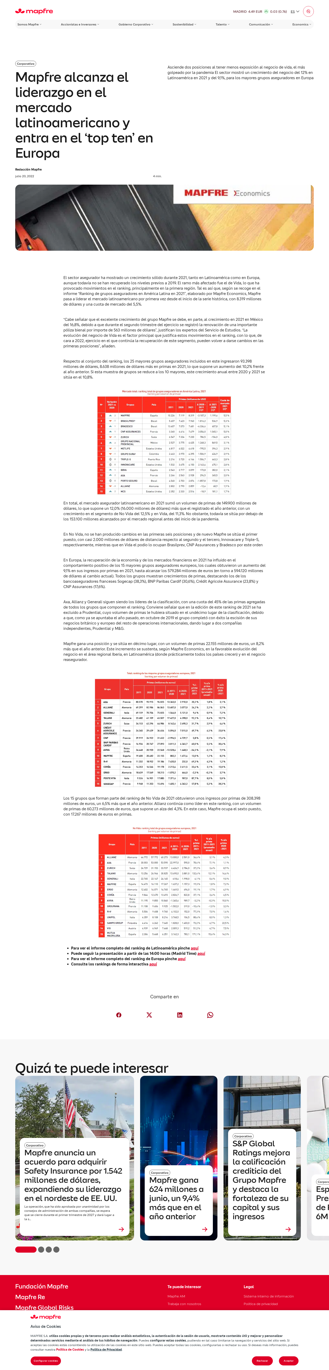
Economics (300, 24)
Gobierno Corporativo (134, 24)
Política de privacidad (261, 1304)
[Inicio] (34, 11)
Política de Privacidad (106, 1349)
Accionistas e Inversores (78, 24)
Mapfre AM (176, 1296)
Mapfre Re (30, 1297)
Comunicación (259, 24)
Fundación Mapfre (41, 1286)
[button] (308, 11)
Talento (221, 24)
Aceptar (289, 1360)
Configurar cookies (46, 1360)
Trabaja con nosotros (184, 1304)
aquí (194, 948)
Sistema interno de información (269, 1296)
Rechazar (262, 1360)
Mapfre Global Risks (44, 1308)
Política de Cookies (70, 1349)
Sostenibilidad (183, 24)
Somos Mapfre (28, 24)
